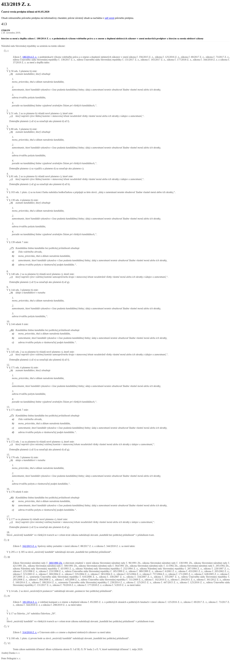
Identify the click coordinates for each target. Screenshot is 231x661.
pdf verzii (109, 18)
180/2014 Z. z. (29, 57)
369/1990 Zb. (56, 563)
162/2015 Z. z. (29, 546)
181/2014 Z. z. (29, 602)
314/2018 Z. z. (29, 632)
